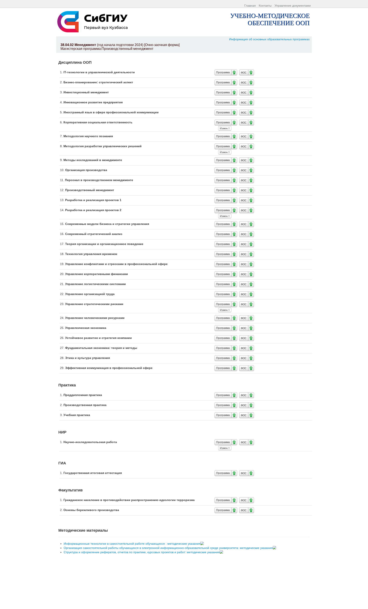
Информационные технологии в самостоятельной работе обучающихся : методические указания (132, 543)
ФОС (244, 72)
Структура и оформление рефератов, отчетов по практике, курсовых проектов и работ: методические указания (142, 552)
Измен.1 (225, 128)
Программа (223, 72)
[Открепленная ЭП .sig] (202, 543)
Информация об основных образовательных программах (269, 39)
